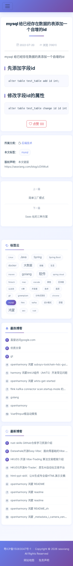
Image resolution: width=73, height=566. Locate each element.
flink (23, 302)
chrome (55, 295)
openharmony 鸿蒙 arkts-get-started (32, 380)
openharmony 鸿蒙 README (27, 483)
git (9, 295)
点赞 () (38, 124)
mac (24, 282)
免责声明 (44, 560)
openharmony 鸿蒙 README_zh (29, 508)
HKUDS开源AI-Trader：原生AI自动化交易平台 (37, 467)
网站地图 (29, 560)
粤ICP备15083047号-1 (17, 548)
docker (12, 265)
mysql (25, 152)
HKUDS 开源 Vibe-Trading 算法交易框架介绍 (37, 459)
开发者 (34, 289)
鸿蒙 (11, 310)
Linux (10, 257)
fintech (11, 282)
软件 (42, 274)
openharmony (18, 405)
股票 (58, 289)
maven (11, 274)
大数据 (28, 265)
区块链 (61, 282)
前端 (41, 265)
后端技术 (27, 143)
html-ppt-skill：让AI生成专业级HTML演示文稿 (37, 475)
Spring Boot (55, 257)
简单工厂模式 (36, 193)
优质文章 (15, 347)
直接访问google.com (22, 339)
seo (23, 310)
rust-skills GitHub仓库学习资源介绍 (31, 442)
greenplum (23, 295)
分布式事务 (40, 295)
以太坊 (11, 289)
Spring (38, 257)
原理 (61, 302)
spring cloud (58, 274)
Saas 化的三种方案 (36, 212)
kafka (34, 302)
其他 (49, 282)
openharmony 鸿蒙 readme (26, 492)
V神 (23, 289)
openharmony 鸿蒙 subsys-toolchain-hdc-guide (39, 364)
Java (23, 257)
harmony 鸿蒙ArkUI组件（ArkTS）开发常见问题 (38, 372)
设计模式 (47, 302)
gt (11, 356)
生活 (52, 265)
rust (34, 310)
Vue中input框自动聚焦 (23, 413)
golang (27, 274)
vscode (36, 282)
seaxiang (63, 548)
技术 (46, 289)
